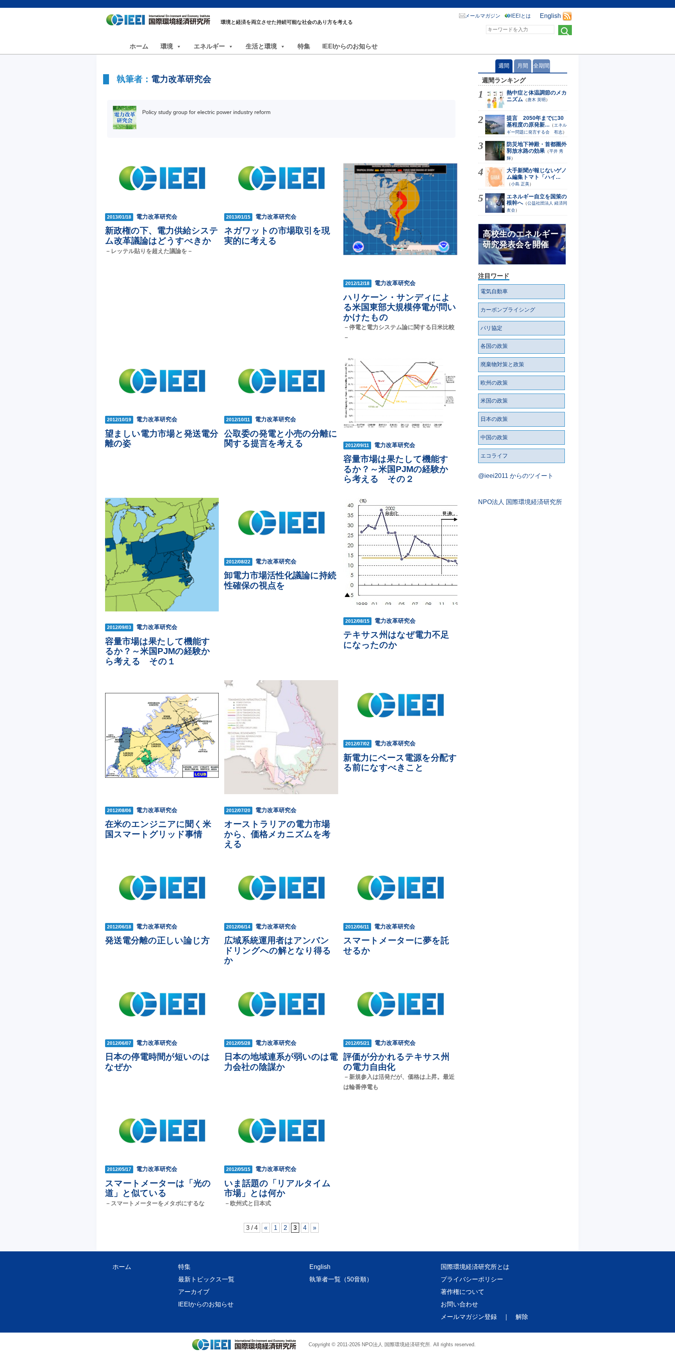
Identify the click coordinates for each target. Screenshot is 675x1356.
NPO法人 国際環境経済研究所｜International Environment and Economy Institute (160, 21)
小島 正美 (520, 184)
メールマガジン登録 (469, 1316)
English (550, 15)
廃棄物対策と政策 (502, 364)
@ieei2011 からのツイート (516, 475)
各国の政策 (494, 346)
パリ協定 (491, 328)
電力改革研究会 (181, 79)
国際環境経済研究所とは (475, 1266)
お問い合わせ (459, 1304)
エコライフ (494, 456)
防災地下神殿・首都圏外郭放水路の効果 (537, 147)
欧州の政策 (494, 383)
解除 (522, 1316)
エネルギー (209, 46)
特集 (304, 46)
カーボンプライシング (507, 309)
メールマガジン (482, 16)
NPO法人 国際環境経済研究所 (520, 502)
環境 (167, 46)
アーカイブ (193, 1291)
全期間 (541, 65)
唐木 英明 (536, 99)
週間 (503, 65)
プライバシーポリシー (472, 1279)
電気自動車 (494, 291)
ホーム (139, 46)
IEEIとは (521, 16)
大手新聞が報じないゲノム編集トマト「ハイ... (537, 173)
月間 (522, 65)
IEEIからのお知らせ (350, 46)
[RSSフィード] (567, 15)
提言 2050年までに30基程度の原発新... (535, 121)
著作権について (462, 1291)
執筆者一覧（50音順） (341, 1279)
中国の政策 (494, 437)
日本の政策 (494, 419)
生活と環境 (261, 46)
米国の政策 (494, 400)
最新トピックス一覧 (206, 1279)
